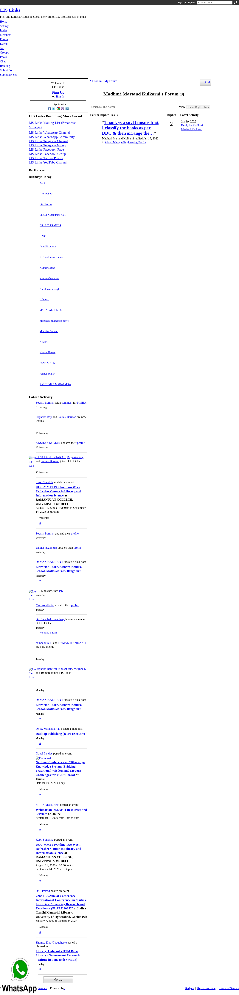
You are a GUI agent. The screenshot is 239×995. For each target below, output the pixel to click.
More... (58, 979)
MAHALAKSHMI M (51, 310)
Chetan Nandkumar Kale (53, 214)
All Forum (95, 81)
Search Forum (126, 107)
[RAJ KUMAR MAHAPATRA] (33, 389)
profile (81, 442)
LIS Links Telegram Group (47, 145)
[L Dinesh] (33, 304)
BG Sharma (46, 204)
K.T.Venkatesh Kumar (51, 257)
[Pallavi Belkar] (33, 379)
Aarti (42, 183)
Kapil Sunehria (44, 482)
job (61, 590)
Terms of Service (229, 988)
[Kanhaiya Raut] (33, 273)
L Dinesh (44, 299)
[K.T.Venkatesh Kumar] (33, 262)
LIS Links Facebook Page (46, 149)
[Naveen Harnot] (33, 357)
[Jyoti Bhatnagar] (33, 251)
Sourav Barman (45, 402)
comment (66, 402)
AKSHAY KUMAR (48, 442)
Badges (189, 988)
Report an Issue (206, 988)
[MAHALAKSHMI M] (33, 315)
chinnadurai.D (44, 643)
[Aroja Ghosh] (33, 198)
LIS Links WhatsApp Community (52, 137)
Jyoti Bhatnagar (48, 246)
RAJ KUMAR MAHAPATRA (55, 384)
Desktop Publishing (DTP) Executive (61, 733)
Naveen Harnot (47, 352)
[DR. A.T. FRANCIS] (33, 230)
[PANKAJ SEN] (33, 368)
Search (235, 2)
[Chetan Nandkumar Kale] (33, 220)
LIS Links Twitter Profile (46, 158)
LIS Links (10, 9)
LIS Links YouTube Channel (48, 162)
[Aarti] (33, 188)
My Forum (110, 81)
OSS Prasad (43, 890)
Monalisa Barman (49, 331)
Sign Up (182, 2)
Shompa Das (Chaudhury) (51, 942)
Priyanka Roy (44, 417)
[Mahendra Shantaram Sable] (33, 326)
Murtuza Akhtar (45, 605)
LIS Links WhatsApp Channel (49, 132)
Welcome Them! (48, 632)
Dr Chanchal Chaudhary (50, 619)
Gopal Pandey (44, 753)
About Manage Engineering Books (125, 142)
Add (207, 82)
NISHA (44, 341)
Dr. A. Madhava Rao (48, 728)
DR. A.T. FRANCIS (50, 225)
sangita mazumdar (46, 547)
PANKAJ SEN (47, 362)
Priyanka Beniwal (46, 668)
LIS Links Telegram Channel (48, 141)
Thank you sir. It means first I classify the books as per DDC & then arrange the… (130, 128)
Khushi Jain (65, 668)
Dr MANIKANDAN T (50, 561)
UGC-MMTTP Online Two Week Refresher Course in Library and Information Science (58, 491)
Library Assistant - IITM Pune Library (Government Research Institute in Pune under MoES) (58, 955)
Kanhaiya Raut (47, 267)
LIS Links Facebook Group (47, 154)
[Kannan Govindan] (33, 283)
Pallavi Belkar (47, 373)
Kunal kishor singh (50, 288)
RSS (92, 151)
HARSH (44, 236)
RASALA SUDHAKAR (51, 457)
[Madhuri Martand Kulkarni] (95, 101)
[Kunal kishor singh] (33, 294)
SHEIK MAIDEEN (47, 804)
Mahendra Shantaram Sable (54, 320)
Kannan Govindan (49, 278)
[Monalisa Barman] (33, 336)
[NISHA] (33, 347)
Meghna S (80, 668)
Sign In (191, 2)
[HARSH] (33, 241)
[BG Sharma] (33, 209)
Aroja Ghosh (46, 193)
